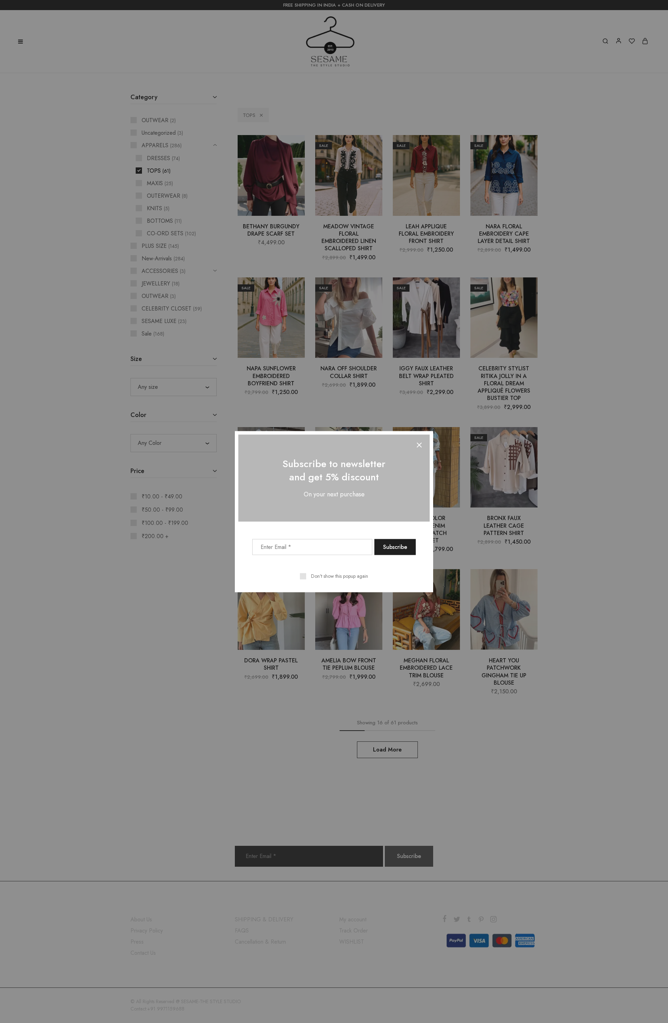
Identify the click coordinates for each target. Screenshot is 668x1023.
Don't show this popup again (339, 575)
